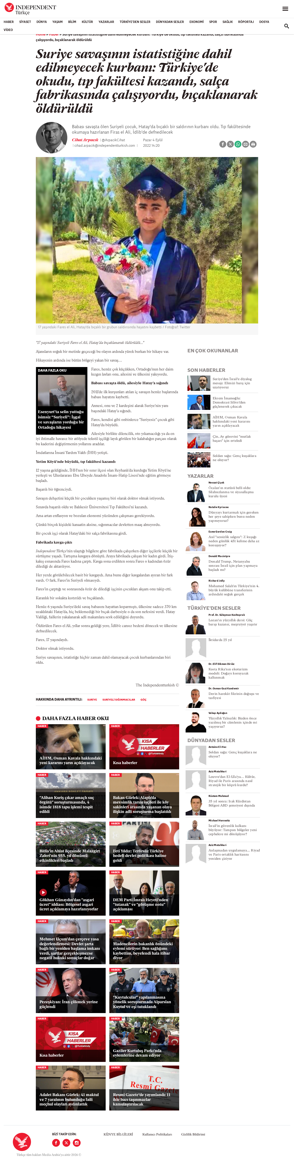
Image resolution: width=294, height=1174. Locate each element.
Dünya (42, 22)
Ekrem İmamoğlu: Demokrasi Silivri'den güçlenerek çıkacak (229, 403)
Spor (213, 22)
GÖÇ (144, 700)
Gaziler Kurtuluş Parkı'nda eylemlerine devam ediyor (137, 1053)
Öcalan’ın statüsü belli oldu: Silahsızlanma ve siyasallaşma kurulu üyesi (231, 492)
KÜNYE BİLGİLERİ (118, 1134)
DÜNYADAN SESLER (170, 22)
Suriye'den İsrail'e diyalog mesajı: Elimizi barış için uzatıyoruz (232, 383)
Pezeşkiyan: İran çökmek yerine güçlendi (69, 1004)
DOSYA (264, 22)
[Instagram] (77, 1143)
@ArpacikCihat (113, 140)
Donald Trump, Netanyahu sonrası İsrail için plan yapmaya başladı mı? (233, 566)
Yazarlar (106, 22)
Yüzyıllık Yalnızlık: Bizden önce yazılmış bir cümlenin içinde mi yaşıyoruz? (233, 723)
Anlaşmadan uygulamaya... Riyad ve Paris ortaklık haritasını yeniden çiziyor (234, 855)
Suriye (92, 700)
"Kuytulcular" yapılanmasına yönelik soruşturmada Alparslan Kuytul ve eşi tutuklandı (142, 1002)
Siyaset (25, 22)
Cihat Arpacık (85, 140)
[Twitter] (66, 1143)
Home (40, 34)
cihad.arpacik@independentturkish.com (104, 146)
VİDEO (8, 30)
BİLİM (72, 22)
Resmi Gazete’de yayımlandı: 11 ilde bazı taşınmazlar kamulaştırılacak (141, 1099)
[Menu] (285, 9)
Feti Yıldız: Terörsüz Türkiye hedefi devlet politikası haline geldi (139, 856)
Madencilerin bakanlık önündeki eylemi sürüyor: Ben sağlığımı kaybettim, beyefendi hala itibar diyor (143, 951)
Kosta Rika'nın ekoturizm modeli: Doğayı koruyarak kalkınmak (229, 674)
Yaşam (57, 22)
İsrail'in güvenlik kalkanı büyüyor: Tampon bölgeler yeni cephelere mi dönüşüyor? (233, 830)
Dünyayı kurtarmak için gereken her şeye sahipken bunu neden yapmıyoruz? (234, 517)
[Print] (253, 144)
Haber (9, 22)
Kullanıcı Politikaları (157, 1134)
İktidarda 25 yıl (220, 640)
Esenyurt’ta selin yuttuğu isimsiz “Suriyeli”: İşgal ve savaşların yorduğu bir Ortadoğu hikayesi (61, 420)
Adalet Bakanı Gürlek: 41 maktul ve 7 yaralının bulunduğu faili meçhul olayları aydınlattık (69, 1099)
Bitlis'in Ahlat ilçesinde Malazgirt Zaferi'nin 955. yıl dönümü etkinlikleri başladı (70, 856)
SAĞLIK (228, 22)
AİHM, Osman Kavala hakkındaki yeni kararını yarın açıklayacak (71, 761)
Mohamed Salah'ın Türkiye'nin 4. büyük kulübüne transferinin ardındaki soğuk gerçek (234, 590)
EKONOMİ (196, 22)
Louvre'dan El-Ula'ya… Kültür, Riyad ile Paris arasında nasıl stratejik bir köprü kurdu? (232, 781)
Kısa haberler (125, 763)
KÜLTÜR (87, 22)
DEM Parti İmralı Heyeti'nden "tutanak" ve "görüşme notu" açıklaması (140, 905)
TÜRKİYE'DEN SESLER (135, 22)
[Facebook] (56, 1143)
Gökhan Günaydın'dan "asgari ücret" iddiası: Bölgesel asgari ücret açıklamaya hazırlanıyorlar (69, 905)
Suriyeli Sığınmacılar (118, 700)
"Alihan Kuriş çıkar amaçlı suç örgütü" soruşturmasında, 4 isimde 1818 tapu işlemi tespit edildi (67, 805)
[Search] (286, 26)
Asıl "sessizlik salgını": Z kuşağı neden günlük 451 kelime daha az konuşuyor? (234, 541)
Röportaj (246, 22)
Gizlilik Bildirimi (193, 1134)
